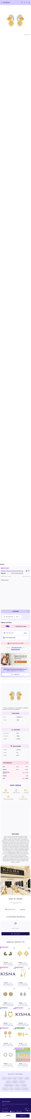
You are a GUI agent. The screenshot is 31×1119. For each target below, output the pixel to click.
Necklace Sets (25, 1088)
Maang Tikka (22, 1081)
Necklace (17, 1085)
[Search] (24, 2)
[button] (6, 1021)
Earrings (14, 1078)
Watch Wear (5, 1088)
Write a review (17, 933)
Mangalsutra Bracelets (9, 1085)
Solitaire (4, 1078)
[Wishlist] (26, 2)
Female (6, 1111)
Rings (9, 1078)
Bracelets (8, 1081)
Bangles (26, 1078)
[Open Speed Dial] (27, 1110)
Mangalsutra (15, 1081)
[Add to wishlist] (14, 948)
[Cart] (29, 2)
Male (13, 1111)
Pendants (20, 1078)
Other (20, 1111)
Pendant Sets (17, 1088)
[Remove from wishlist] (14, 1009)
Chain (11, 1088)
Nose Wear (24, 1085)
